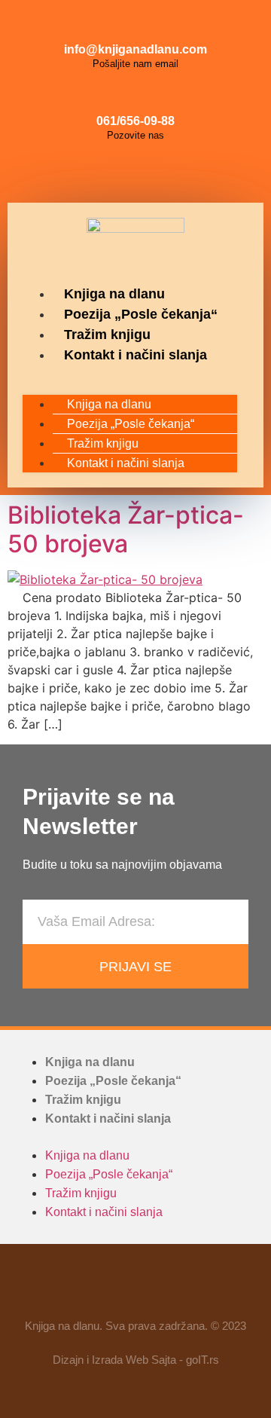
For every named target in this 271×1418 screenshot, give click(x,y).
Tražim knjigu (107, 334)
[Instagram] (135, 172)
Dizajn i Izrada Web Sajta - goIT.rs (136, 1359)
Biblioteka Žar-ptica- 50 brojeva (126, 529)
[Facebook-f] (91, 1287)
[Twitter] (169, 172)
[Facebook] (102, 172)
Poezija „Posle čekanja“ (141, 314)
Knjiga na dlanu (114, 293)
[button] (130, 374)
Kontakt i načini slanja (135, 354)
